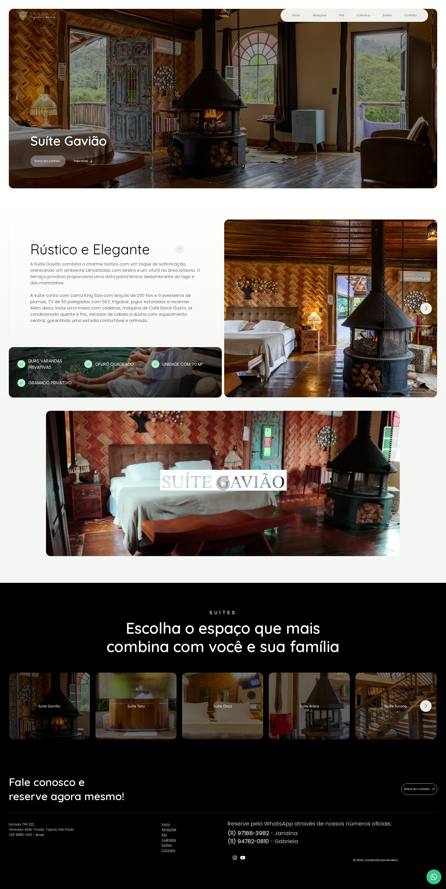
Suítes (167, 845)
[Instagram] (235, 857)
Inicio (166, 824)
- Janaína (263, 833)
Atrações (169, 829)
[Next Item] (426, 308)
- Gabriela (263, 841)
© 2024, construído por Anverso (375, 860)
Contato (168, 850)
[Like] (433, 876)
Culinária (169, 840)
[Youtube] (243, 857)
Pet (164, 835)
